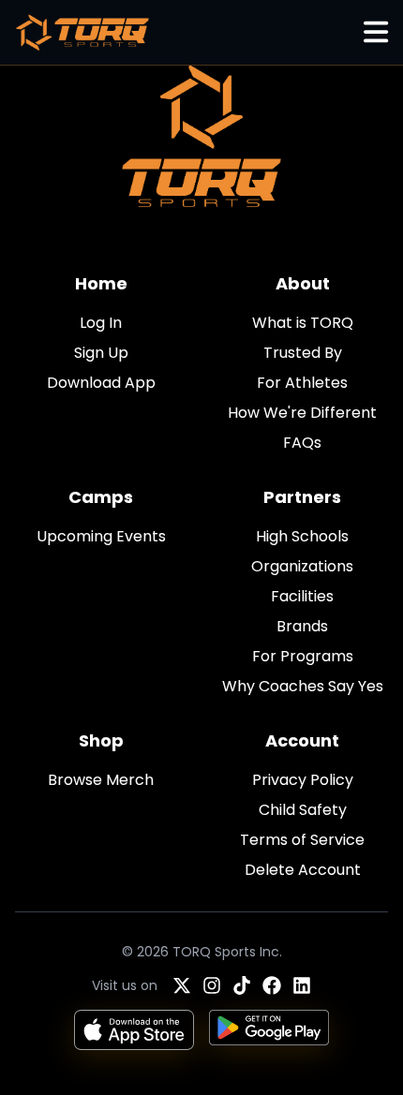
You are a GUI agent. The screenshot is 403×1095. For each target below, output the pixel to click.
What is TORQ (302, 322)
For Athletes (302, 382)
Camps (100, 497)
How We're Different (302, 412)
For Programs (302, 656)
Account (302, 740)
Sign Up (101, 352)
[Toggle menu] (376, 33)
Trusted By (302, 352)
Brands (302, 626)
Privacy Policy (302, 780)
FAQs (302, 442)
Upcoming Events (101, 536)
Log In (101, 322)
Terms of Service (302, 840)
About (303, 283)
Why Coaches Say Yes (302, 686)
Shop (101, 740)
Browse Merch (101, 780)
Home (101, 283)
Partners (302, 497)
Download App (101, 382)
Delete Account (303, 869)
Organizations (302, 566)
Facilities (302, 596)
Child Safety (303, 810)
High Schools (302, 536)
